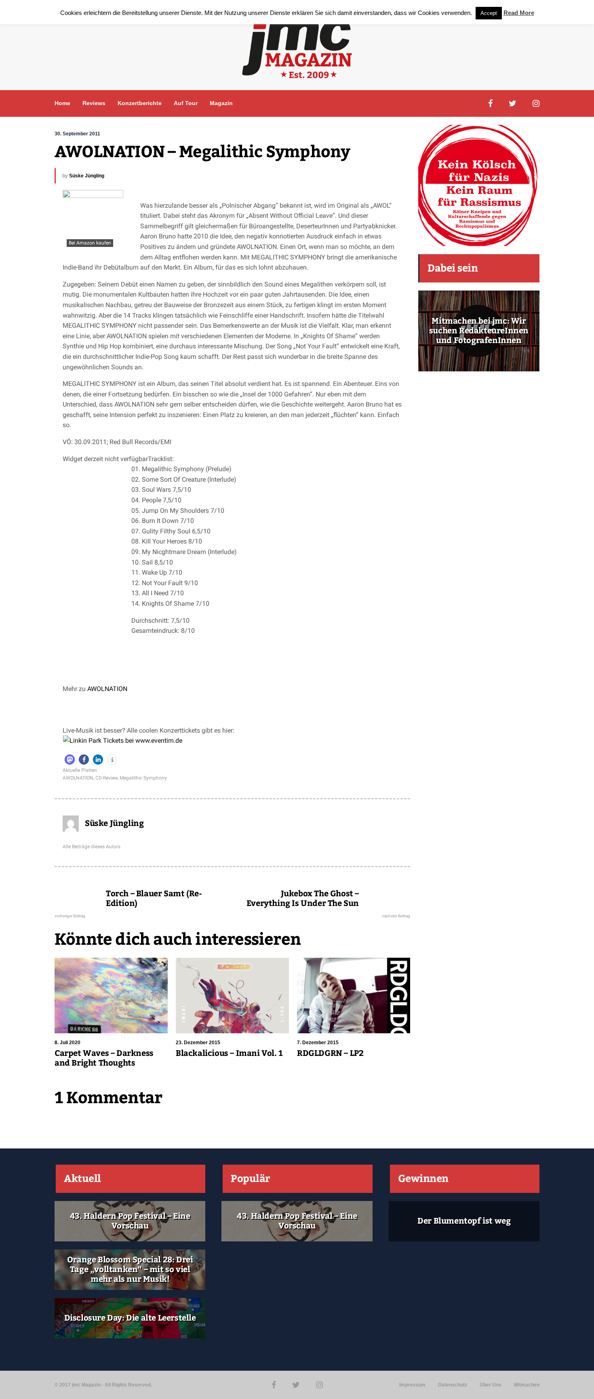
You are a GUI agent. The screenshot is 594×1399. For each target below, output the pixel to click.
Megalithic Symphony (143, 778)
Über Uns (490, 1385)
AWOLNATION (107, 689)
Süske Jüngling (86, 176)
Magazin (221, 103)
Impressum (412, 1385)
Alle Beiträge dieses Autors (91, 846)
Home (62, 103)
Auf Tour (186, 103)
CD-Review (106, 778)
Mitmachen (526, 1385)
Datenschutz (452, 1385)
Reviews (93, 103)
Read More (518, 12)
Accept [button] (488, 13)
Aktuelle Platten (80, 770)
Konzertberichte (140, 103)
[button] (70, 759)
